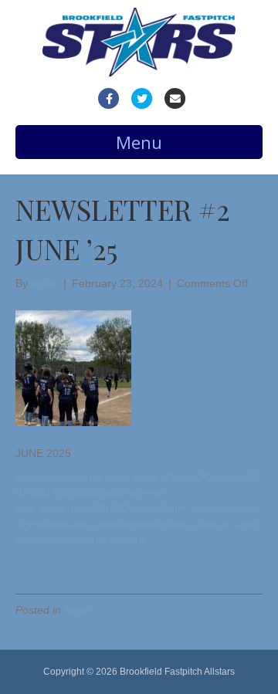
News (77, 610)
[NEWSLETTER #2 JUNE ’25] (73, 367)
